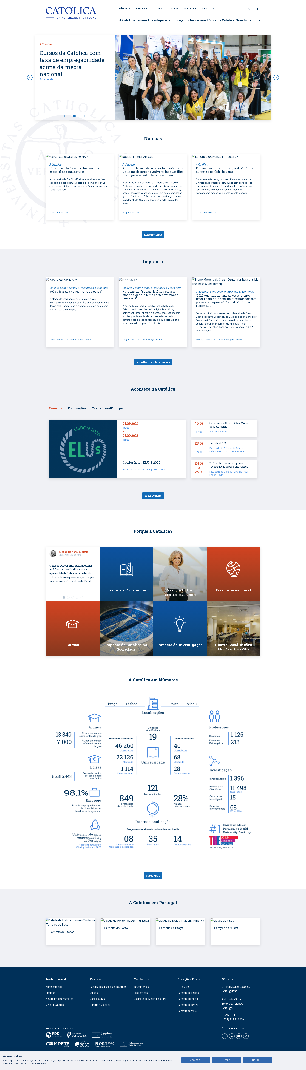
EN (249, 9)
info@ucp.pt (228, 1015)
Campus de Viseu (187, 1010)
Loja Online (189, 8)
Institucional (56, 979)
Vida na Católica (222, 20)
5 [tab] (83, 116)
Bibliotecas (125, 8)
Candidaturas (97, 998)
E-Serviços (161, 8)
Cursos (94, 992)
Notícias (50, 992)
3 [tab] (74, 116)
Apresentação (54, 986)
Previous (30, 77)
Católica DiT (143, 8)
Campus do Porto (188, 998)
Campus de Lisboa (188, 992)
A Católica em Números (59, 998)
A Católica (127, 20)
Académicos (141, 992)
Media (174, 8)
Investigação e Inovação (166, 20)
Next (276, 77)
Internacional (197, 20)
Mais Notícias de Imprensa (153, 362)
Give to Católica (248, 20)
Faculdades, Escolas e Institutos (108, 986)
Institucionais (141, 986)
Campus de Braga (188, 1004)
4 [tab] (79, 116)
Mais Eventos (153, 495)
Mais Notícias (153, 234)
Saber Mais (153, 875)
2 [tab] (70, 116)
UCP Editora (207, 8)
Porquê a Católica (100, 1004)
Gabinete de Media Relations (150, 998)
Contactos (141, 979)
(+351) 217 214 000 (233, 1019)
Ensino (141, 20)
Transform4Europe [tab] (107, 408)
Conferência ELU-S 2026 (141, 462)
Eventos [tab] (55, 408)
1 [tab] (65, 116)
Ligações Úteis (189, 979)
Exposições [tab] (77, 408)
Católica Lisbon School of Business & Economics (78, 288)
